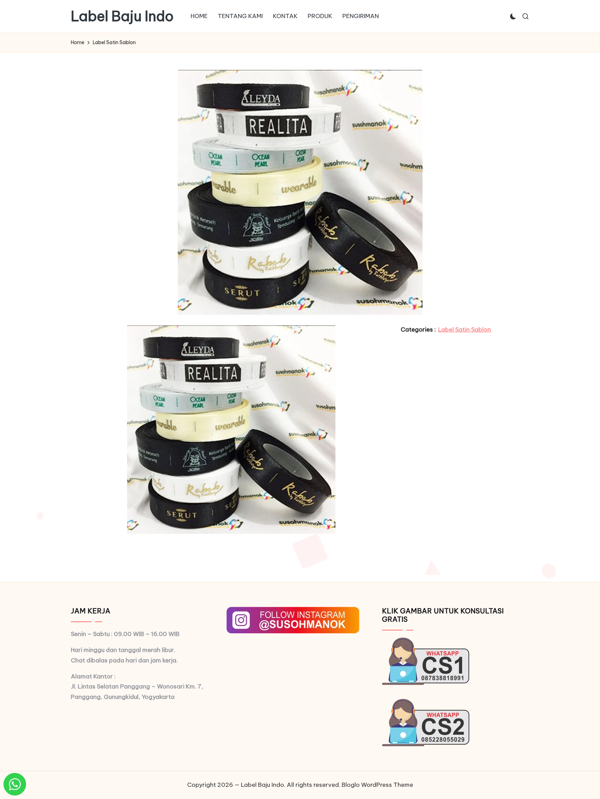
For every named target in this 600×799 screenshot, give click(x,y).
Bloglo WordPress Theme (377, 785)
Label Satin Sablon (464, 329)
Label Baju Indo (122, 16)
